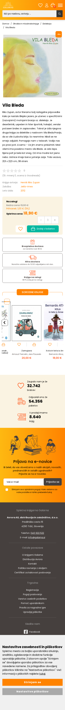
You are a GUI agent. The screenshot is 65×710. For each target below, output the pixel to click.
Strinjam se (32, 682)
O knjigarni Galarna (32, 554)
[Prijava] (46, 5)
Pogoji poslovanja (32, 594)
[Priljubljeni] (40, 5)
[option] (19, 333)
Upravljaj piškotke (32, 612)
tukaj (42, 674)
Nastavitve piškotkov (32, 691)
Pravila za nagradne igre (32, 607)
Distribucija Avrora (32, 559)
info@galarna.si (36, 537)
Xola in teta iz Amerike (18, 350)
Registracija (32, 590)
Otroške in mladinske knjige (26, 23)
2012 (23, 190)
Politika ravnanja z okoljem (32, 568)
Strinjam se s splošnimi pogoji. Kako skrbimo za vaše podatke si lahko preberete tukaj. (34, 491)
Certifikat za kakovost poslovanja (32, 572)
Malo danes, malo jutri (49, 350)
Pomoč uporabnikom (32, 603)
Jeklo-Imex (27, 186)
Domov (5, 23)
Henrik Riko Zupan (30, 182)
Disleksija (47, 23)
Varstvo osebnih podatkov (32, 598)
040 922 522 (37, 533)
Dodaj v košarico (46, 228)
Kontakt (32, 563)
